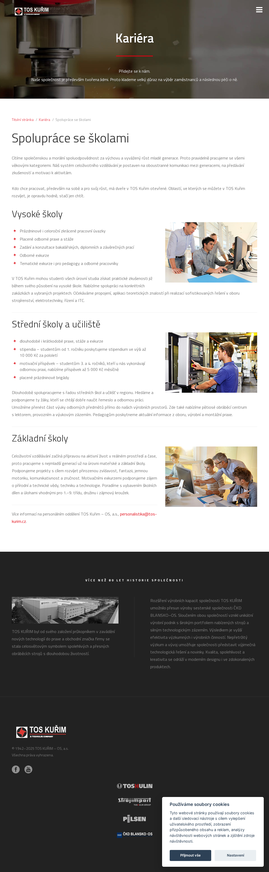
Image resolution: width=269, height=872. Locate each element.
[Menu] (259, 10)
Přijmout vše (190, 855)
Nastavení (235, 855)
